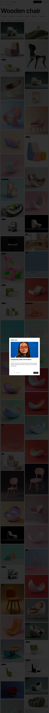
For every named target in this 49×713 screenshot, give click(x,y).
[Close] (38, 339)
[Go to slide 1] (22, 356)
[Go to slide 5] (26, 356)
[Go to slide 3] (24, 356)
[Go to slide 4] (25, 356)
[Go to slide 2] (23, 356)
